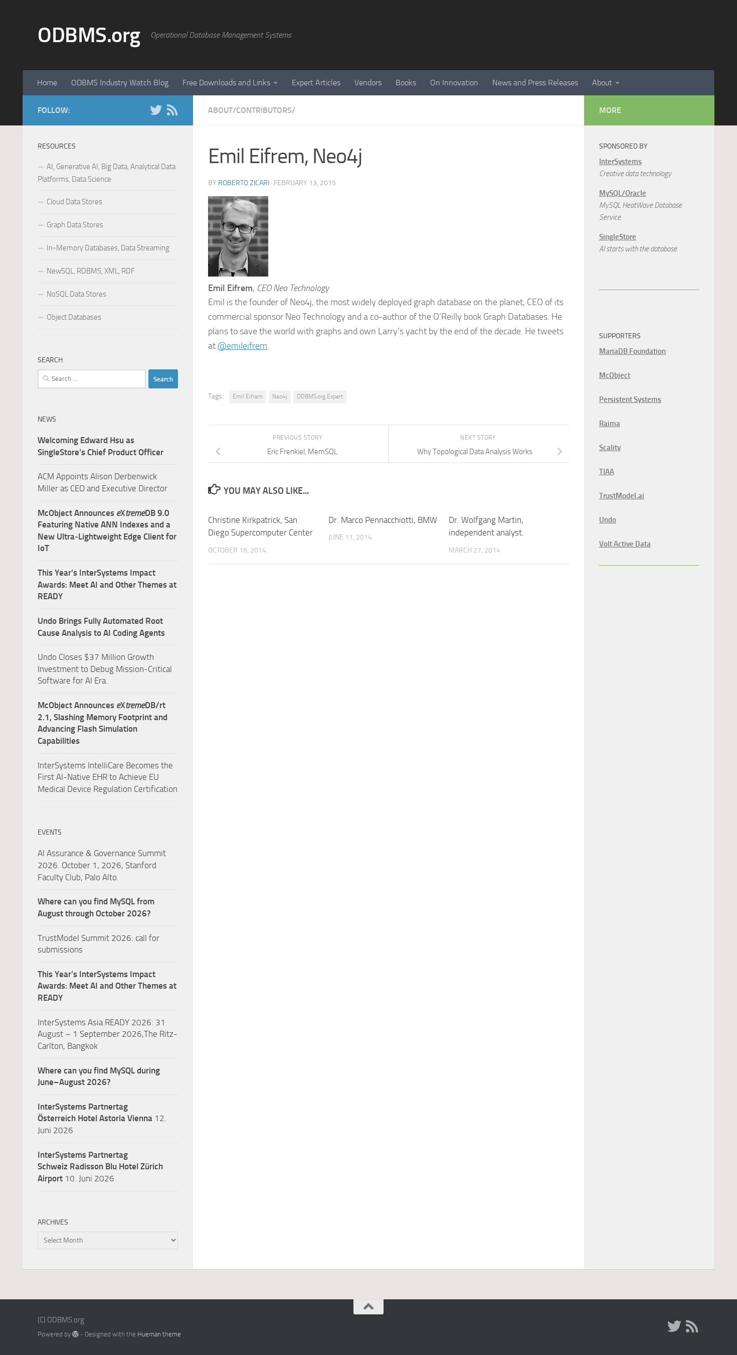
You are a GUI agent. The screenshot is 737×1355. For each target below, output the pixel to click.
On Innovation (454, 82)
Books (406, 82)
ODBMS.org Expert (320, 396)
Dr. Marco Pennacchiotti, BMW (382, 520)
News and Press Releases (535, 82)
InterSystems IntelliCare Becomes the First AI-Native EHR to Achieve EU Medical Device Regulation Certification (107, 777)
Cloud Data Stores (74, 201)
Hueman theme (159, 1334)
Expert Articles (316, 82)
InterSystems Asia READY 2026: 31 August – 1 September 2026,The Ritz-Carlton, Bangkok (107, 1034)
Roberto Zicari (243, 183)
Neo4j (279, 396)
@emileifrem (242, 345)
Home (47, 82)
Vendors (368, 82)
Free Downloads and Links (226, 82)
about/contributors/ (251, 110)
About (602, 82)
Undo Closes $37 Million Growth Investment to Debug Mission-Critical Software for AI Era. (105, 669)
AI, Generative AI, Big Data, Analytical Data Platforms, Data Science (106, 173)
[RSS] (172, 110)
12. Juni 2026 (102, 1118)
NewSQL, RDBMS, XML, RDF (91, 271)
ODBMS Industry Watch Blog (119, 82)
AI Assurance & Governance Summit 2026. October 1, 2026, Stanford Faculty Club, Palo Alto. (102, 865)
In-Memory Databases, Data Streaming (108, 247)
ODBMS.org (89, 35)
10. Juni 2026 (100, 1166)
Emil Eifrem (248, 396)
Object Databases (74, 317)
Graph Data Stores (75, 224)
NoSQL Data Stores (76, 294)
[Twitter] (156, 110)
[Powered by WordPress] (75, 1334)
